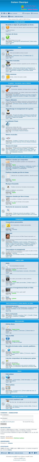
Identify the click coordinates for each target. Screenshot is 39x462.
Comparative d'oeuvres (17, 152)
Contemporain (23, 168)
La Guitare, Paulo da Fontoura (21, 130)
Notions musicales (11, 134)
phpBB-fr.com (22, 458)
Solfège (16, 140)
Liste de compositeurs (19, 166)
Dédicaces (27, 243)
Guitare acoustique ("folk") (20, 315)
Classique (30, 167)
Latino (11, 245)
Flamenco (16, 316)
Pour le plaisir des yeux (28, 390)
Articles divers (10, 324)
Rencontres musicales (12, 60)
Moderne (15, 168)
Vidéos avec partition (18, 117)
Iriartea (10, 449)
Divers (19, 371)
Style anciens (18, 245)
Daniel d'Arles (16, 329)
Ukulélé (30, 315)
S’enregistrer (13, 412)
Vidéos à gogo (31, 282)
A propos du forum (19, 22)
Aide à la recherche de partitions (22, 213)
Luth (19, 308)
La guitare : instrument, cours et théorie (19, 83)
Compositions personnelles (14, 222)
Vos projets (33, 96)
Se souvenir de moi (27, 421)
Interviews (22, 330)
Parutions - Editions (19, 353)
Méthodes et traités (31, 166)
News (13, 354)
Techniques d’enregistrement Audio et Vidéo (19, 287)
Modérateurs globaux (19, 438)
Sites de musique (18, 342)
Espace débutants (11, 100)
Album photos (10, 385)
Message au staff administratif (21, 41)
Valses (13, 244)
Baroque (24, 167)
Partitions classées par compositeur (17, 159)
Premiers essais (18, 103)
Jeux (34, 406)
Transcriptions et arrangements (15, 249)
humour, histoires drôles (25, 406)
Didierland (9, 233)
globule (14, 269)
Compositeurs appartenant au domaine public (25, 366)
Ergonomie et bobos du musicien (15, 96)
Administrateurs (9, 438)
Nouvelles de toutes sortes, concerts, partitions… (21, 346)
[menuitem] (5, 13)
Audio (7, 263)
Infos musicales (19, 321)
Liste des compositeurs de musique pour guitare (21, 358)
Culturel (16, 406)
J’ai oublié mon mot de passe (7, 421)
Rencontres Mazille (28, 70)
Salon (19, 47)
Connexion (3, 412)
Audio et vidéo (20, 260)
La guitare (16, 94)
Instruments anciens (12, 306)
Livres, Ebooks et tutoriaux (29, 142)
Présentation (10, 50)
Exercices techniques (20, 116)
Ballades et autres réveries (20, 242)
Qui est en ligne (5, 427)
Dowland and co (14, 150)
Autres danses (20, 244)
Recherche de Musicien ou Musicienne (23, 68)
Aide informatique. (26, 379)
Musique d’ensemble (28, 245)
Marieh (14, 164)
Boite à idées (34, 41)
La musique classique (19, 254)
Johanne (10, 443)
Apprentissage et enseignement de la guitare (19, 109)
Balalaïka (22, 316)
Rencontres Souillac (23, 69)
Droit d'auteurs (10, 42)
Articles (16, 330)
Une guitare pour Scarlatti (24, 149)
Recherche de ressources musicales (17, 207)
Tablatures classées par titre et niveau (17, 196)
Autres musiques (30, 244)
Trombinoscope (28, 55)
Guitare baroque (33, 307)
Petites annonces (11, 74)
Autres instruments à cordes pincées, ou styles (19, 303)
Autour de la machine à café (20, 396)
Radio (7, 297)
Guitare (26, 103)
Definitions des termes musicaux (14, 142)
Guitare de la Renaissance (20, 307)
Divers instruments (11, 314)
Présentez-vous (18, 55)
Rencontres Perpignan (16, 70)
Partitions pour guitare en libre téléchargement (19, 157)
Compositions (20, 219)
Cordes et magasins (31, 94)
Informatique (10, 374)
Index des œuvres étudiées (21, 148)
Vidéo (7, 276)
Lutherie (23, 94)
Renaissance (16, 167)
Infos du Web (10, 335)
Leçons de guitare (18, 115)
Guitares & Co (17, 390)
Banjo (35, 315)
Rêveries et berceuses (17, 243)
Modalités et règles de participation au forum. (20, 25)
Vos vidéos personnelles (20, 282)
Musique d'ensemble (12, 184)
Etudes (33, 243)
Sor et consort (23, 150)
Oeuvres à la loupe (11, 146)
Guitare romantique (11, 308)
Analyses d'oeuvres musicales (27, 140)
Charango (14, 229)
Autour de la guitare (12, 86)
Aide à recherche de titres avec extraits (27, 214)
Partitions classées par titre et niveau (17, 172)
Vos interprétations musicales (21, 271)
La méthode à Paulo (12, 121)
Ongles (26, 96)
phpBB (14, 456)
